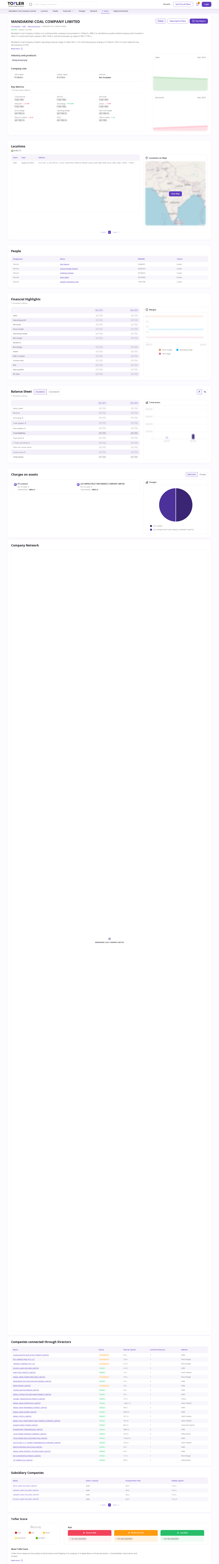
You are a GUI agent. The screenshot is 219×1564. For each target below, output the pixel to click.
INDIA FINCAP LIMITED (22, 1386)
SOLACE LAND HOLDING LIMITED (26, 1368)
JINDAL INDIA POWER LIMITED (24, 1412)
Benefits (166, 4)
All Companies (15, 26)
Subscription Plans (178, 21)
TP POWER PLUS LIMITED (23, 1460)
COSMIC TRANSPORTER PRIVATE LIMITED (29, 1399)
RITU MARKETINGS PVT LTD (23, 1359)
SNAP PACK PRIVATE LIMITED (24, 1372)
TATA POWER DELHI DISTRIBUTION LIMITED (30, 1438)
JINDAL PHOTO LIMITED (22, 1416)
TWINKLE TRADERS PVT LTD (24, 1364)
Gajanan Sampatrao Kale (69, 282)
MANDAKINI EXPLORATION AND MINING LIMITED (32, 1381)
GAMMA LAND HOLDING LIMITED (26, 1495)
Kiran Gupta (64, 277)
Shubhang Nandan (67, 273)
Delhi (24, 26)
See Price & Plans (183, 4)
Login (206, 4)
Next (115, 232)
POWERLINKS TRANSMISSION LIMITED (28, 1429)
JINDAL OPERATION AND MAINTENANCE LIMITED (32, 1394)
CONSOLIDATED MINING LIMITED (26, 1390)
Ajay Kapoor (64, 264)
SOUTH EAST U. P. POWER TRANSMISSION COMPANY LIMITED (37, 1443)
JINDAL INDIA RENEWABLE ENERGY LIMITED (30, 1407)
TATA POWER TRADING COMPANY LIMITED (29, 1434)
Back (104, 232)
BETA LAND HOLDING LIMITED (25, 1486)
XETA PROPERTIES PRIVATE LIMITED (27, 1456)
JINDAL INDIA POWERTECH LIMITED (26, 1403)
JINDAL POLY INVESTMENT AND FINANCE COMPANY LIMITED (36, 1421)
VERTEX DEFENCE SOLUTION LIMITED (27, 1447)
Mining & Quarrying (34, 26)
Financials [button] (69, 11)
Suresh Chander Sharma (69, 269)
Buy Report (201, 21)
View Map (175, 193)
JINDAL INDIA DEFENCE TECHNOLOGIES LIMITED (32, 1451)
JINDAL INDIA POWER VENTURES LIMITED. (29, 1377)
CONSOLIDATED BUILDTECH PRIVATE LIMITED (31, 1355)
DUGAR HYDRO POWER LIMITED (25, 1425)
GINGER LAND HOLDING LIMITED (26, 1490)
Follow (160, 21)
